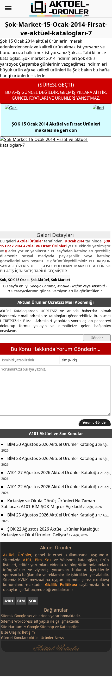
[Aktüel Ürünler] (59, 8)
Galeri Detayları (55, 234)
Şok (3, 279)
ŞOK (32, 600)
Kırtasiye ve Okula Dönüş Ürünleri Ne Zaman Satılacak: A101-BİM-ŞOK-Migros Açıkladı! (48, 503)
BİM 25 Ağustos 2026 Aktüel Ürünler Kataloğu (52, 515)
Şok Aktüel (40, 279)
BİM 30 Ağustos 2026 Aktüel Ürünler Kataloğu (52, 444)
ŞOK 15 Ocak (18, 279)
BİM (21, 600)
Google (20, 615)
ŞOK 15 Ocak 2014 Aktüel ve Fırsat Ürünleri (55, 243)
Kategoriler (69, 626)
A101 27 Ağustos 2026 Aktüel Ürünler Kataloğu (53, 472)
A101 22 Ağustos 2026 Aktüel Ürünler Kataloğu (53, 487)
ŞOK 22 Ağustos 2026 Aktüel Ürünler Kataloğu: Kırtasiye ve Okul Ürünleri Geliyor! (50, 532)
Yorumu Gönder (95, 422)
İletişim (28, 632)
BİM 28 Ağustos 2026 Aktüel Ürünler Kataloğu (52, 458)
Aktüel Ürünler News (46, 637)
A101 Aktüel (41, 433)
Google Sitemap (40, 626)
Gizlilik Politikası (61, 584)
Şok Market (60, 279)
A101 (8, 600)
